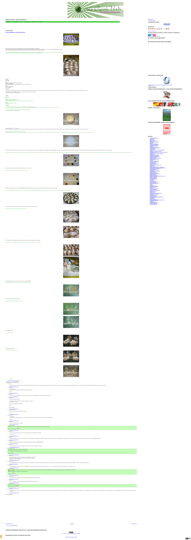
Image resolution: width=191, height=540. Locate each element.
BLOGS (151, 143)
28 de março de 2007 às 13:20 (13, 420)
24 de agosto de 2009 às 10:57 (13, 464)
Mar (8, 383)
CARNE (151, 146)
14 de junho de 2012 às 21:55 (13, 479)
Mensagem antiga (134, 523)
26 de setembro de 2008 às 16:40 (14, 447)
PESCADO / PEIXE (153, 185)
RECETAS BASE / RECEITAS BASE (155, 193)
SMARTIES (151, 198)
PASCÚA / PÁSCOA (153, 181)
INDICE (151, 165)
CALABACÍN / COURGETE (154, 144)
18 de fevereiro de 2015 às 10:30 (14, 488)
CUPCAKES (152, 154)
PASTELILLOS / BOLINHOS (11, 380)
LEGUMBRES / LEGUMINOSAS (154, 168)
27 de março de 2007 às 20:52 (13, 414)
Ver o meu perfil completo (151, 20)
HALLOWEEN (152, 162)
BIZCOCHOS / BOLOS (153, 142)
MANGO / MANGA (152, 172)
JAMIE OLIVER (152, 166)
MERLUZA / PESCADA (153, 175)
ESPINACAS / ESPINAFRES (154, 156)
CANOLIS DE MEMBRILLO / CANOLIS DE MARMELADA (15, 32)
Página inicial (72, 523)
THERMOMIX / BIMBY (17, 380)
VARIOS (151, 201)
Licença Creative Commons (76, 533)
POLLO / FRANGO (152, 189)
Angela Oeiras (10, 425)
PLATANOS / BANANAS (153, 188)
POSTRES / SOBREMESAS (154, 190)
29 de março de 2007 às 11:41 (13, 430)
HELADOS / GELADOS (153, 163)
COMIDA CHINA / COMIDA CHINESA (155, 151)
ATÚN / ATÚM (152, 140)
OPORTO (151, 179)
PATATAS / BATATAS (153, 183)
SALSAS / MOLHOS (153, 196)
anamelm (9, 461)
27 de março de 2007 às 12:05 (13, 386)
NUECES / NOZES (153, 178)
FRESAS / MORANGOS (153, 159)
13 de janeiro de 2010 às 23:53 (13, 475)
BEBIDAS (151, 141)
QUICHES (151, 192)
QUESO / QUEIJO (152, 191)
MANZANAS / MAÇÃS (153, 173)
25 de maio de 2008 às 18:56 (13, 443)
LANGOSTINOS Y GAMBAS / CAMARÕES (156, 167)
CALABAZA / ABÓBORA (153, 145)
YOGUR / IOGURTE (153, 204)
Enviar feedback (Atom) (14, 525)
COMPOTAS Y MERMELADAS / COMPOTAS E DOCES (158, 152)
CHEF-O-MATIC (152, 148)
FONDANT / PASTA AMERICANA (155, 158)
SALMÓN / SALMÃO (153, 195)
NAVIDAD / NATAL (152, 177)
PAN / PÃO (151, 180)
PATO (151, 184)
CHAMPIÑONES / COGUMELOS (155, 147)
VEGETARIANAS (152, 202)
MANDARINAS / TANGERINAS (154, 171)
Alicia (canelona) (10, 409)
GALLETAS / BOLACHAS (153, 161)
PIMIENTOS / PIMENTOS (154, 186)
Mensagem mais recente (9, 523)
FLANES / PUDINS (153, 157)
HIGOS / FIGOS (152, 164)
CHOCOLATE (152, 149)
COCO (151, 150)
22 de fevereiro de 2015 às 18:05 (14, 492)
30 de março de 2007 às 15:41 (13, 436)
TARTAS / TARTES (153, 199)
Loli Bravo (9, 476)
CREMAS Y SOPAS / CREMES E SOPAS (156, 153)
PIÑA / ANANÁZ (152, 187)
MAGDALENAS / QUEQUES (154, 170)
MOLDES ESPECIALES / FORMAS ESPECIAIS (157, 176)
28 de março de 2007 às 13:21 (13, 424)
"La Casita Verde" (150, 85)
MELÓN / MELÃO (152, 174)
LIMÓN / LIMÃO (152, 169)
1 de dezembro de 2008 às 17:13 (14, 460)
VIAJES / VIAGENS (153, 203)
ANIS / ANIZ (152, 138)
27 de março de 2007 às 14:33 (13, 393)
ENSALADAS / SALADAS (154, 155)
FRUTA (151, 160)
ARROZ (151, 139)
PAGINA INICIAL (8, 21)
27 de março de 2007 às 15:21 (13, 408)
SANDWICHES (152, 197)
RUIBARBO (151, 194)
